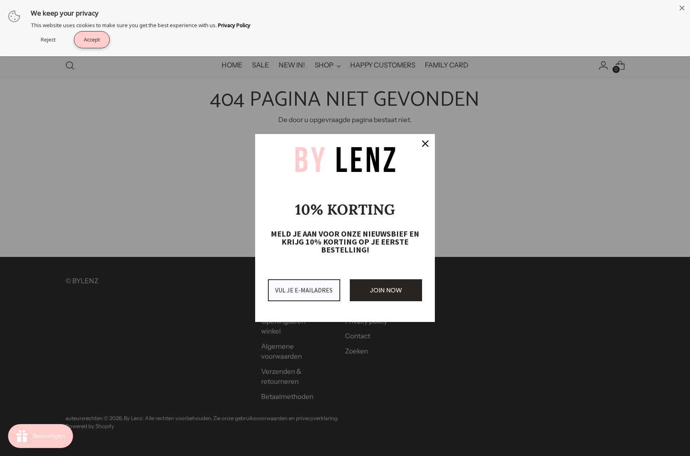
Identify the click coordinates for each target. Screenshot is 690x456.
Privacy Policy (234, 25)
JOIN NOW (386, 290)
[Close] (425, 143)
